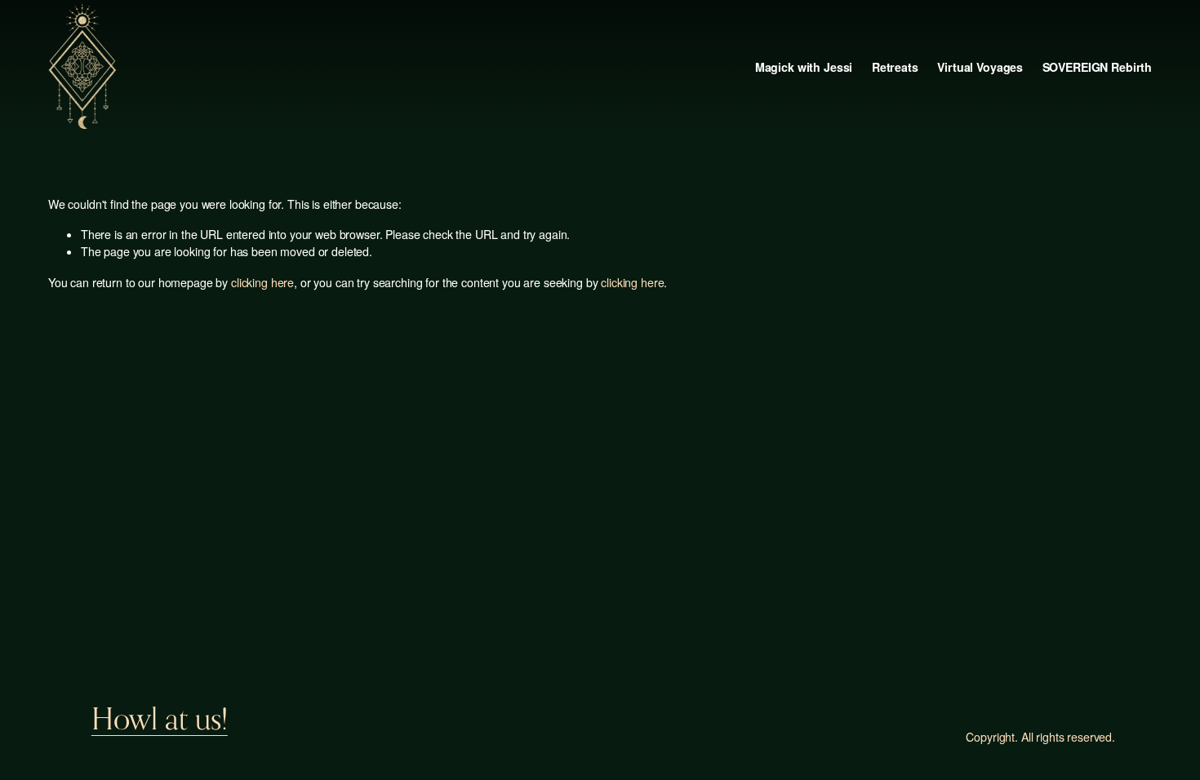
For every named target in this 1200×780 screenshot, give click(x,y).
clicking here (262, 282)
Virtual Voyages (980, 67)
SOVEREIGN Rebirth (1097, 67)
